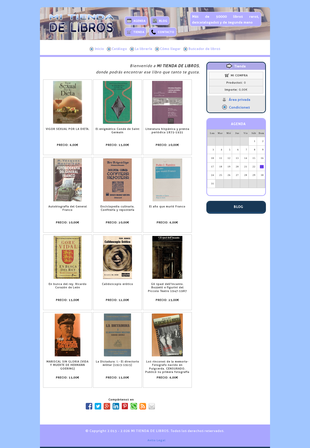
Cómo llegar (170, 49)
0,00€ (236, 89)
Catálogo (119, 49)
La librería (143, 49)
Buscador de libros (204, 49)
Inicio (99, 49)
